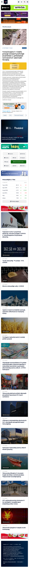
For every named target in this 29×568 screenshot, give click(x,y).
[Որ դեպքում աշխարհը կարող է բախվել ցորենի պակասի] (14, 325)
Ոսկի (3, 195)
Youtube (6, 157)
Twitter (15, 157)
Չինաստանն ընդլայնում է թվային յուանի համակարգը (14, 528)
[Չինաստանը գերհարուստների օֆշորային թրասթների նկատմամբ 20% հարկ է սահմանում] (14, 382)
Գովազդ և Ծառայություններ (9, 561)
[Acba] (14, 146)
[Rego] (14, 105)
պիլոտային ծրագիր (18, 115)
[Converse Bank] (14, 173)
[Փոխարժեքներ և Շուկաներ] (21, 1)
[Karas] (14, 208)
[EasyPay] (14, 7)
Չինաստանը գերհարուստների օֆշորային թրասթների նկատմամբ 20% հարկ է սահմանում (14, 395)
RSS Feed (23, 153)
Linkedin (23, 165)
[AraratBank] (14, 66)
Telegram (7, 165)
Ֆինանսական (6, 255)
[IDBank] (14, 20)
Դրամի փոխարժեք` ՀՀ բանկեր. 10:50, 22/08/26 (13, 261)
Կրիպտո (5, 280)
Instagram (23, 157)
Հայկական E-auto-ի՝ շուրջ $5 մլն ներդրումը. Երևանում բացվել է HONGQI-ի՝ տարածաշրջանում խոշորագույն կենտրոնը (14, 139)
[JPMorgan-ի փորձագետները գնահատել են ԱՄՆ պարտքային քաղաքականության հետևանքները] (14, 409)
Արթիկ (5, 115)
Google (6, 161)
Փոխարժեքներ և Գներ (8, 179)
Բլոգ (4, 563)
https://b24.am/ (13, 553)
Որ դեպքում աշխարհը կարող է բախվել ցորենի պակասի (13, 338)
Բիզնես (4, 226)
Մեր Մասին (20, 561)
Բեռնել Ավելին (15, 201)
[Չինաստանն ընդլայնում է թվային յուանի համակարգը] (14, 516)
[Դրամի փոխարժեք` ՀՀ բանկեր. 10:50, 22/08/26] (14, 249)
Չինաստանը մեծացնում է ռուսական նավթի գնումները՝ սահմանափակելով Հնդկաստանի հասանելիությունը (13, 475)
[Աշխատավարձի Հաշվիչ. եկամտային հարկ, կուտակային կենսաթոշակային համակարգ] (18, 1)
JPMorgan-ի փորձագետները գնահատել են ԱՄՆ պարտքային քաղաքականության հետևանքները (14, 422)
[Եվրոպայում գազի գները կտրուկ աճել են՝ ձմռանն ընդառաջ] (14, 436)
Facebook (11, 153)
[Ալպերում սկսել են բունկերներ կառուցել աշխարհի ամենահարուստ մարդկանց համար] (14, 298)
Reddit (15, 165)
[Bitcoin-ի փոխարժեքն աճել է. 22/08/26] (14, 275)
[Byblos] (14, 14)
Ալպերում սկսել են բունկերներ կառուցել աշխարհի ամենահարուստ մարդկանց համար (13, 311)
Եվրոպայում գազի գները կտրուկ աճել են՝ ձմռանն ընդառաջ (14, 448)
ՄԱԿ (10, 115)
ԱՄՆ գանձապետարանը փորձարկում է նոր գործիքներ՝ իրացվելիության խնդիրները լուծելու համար (13, 502)
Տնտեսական (6, 27)
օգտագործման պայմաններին (17, 556)
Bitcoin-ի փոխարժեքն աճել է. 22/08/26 (13, 286)
